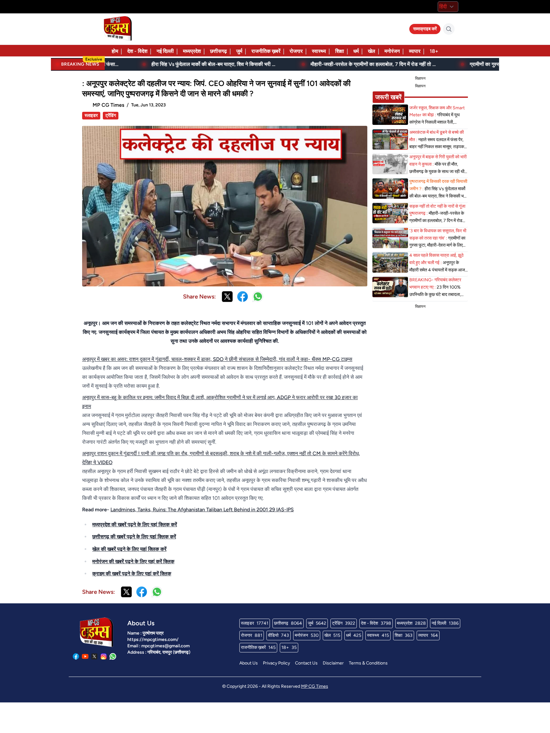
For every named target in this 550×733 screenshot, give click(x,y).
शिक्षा (339, 51)
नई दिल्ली (165, 51)
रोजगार (296, 51)
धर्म (356, 51)
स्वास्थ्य (319, 51)
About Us (248, 663)
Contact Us (306, 663)
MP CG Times (314, 686)
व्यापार (414, 51)
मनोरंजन (392, 51)
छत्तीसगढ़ (218, 51)
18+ (434, 51)
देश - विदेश (137, 51)
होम (115, 51)
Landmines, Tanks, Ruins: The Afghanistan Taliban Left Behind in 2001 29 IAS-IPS (202, 510)
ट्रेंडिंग (110, 115)
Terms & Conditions (368, 663)
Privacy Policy (276, 663)
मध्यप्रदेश (192, 51)
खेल (371, 51)
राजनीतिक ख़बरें (265, 51)
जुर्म (239, 51)
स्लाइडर (91, 115)
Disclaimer (333, 663)
